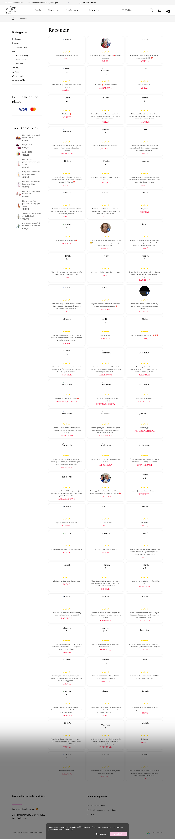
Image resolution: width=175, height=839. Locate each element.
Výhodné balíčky (18, 80)
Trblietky (15, 43)
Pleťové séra (21, 59)
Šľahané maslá (17, 76)
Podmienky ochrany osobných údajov (43, 2)
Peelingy (15, 67)
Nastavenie (101, 834)
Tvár (13, 51)
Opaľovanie (16, 39)
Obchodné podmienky (14, 2)
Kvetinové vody (22, 55)
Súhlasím (119, 834)
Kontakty (91, 814)
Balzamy (19, 63)
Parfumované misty (19, 47)
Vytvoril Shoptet (156, 832)
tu (72, 829)
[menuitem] (38, 10)
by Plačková (16, 72)
